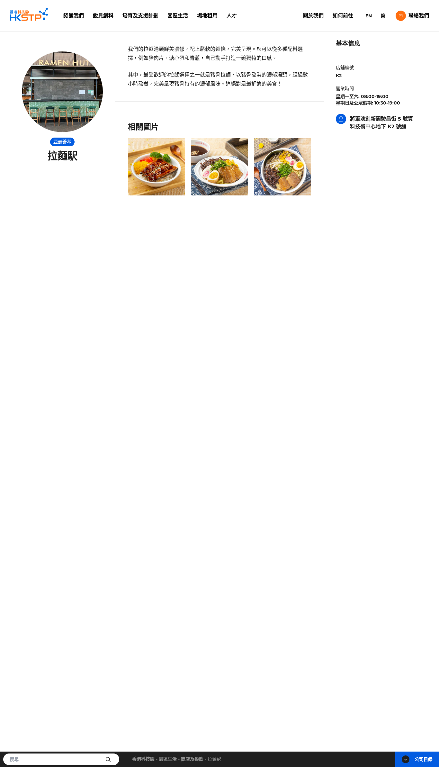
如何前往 (343, 16)
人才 (232, 16)
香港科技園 (143, 759)
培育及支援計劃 (140, 16)
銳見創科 (103, 16)
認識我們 (73, 16)
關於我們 (313, 16)
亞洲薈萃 (62, 142)
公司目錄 (424, 759)
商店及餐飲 (192, 759)
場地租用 (207, 16)
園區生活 (177, 16)
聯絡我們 (418, 16)
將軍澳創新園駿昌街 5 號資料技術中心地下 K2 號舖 (381, 123)
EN (368, 16)
